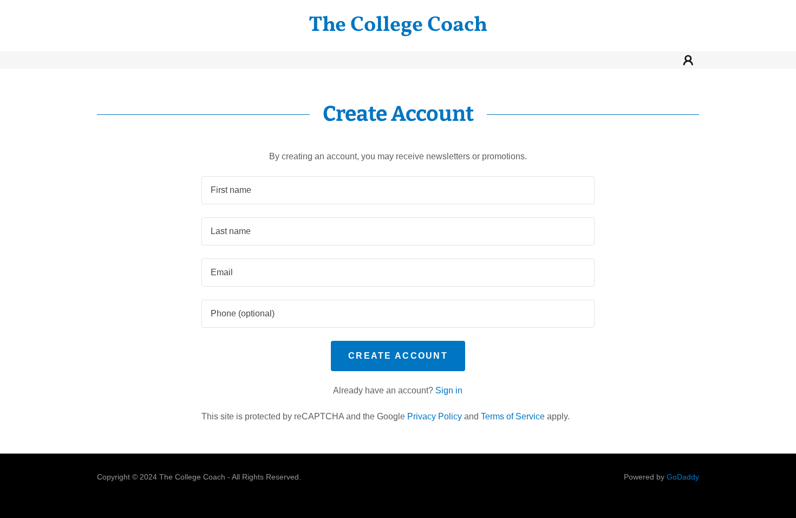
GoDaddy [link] (683, 476)
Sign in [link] (448, 390)
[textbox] (397, 190)
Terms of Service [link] (513, 416)
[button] (688, 60)
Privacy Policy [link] (434, 416)
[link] (398, 28)
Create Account (398, 355)
